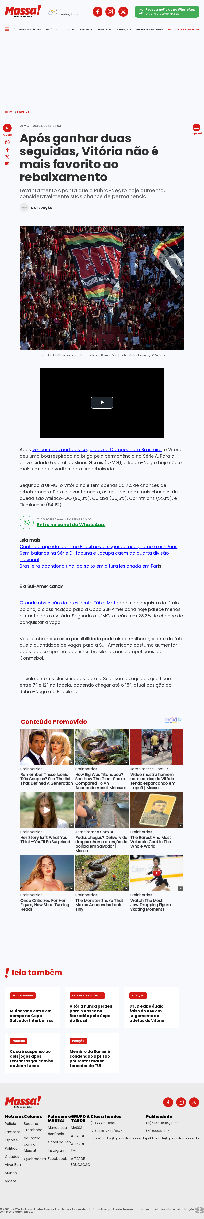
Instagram (57, 1150)
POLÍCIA (51, 29)
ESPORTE (86, 29)
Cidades (12, 1156)
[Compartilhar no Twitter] (7, 157)
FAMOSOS (104, 29)
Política (11, 1148)
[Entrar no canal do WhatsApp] (27, 522)
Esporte (24, 112)
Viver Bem (13, 1164)
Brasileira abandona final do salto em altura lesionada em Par (89, 566)
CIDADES (68, 29)
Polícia (10, 1123)
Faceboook (57, 1158)
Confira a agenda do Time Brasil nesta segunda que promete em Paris (98, 546)
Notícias (14, 1116)
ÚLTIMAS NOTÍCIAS (27, 29)
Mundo (11, 1172)
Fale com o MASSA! (59, 1118)
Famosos (13, 1131)
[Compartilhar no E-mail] (7, 164)
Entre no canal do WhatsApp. (71, 524)
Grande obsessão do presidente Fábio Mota (69, 603)
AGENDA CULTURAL (149, 29)
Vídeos (11, 1181)
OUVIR (7, 134)
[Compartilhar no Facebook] (7, 151)
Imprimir (197, 133)
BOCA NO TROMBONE (183, 29)
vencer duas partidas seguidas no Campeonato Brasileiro (97, 449)
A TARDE (78, 1135)
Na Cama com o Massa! (32, 1144)
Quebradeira (35, 1158)
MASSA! (77, 1127)
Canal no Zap (59, 1142)
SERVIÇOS (124, 29)
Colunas (33, 1116)
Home (10, 112)
